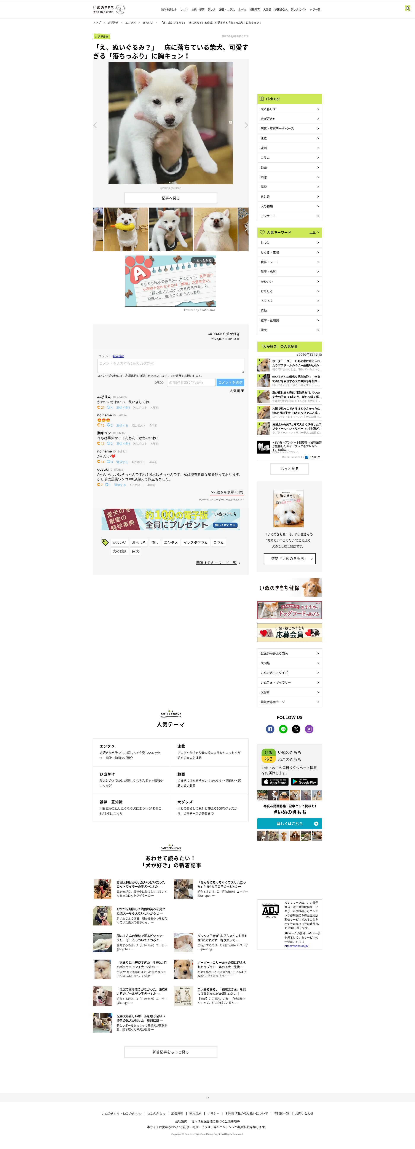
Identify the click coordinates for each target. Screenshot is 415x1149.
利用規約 (195, 1113)
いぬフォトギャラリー (276, 682)
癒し (155, 542)
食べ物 (242, 9)
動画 (264, 167)
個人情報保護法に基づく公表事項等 (216, 1121)
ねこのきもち (156, 1113)
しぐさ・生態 (270, 252)
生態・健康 (198, 9)
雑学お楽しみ (169, 9)
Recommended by (293, 457)
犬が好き (113, 23)
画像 (264, 177)
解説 (264, 186)
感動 (264, 310)
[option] (171, 125)
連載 (264, 138)
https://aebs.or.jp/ (296, 946)
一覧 (313, 232)
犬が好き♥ (268, 118)
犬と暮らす (268, 109)
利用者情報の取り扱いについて (247, 1113)
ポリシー (214, 1113)
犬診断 (265, 692)
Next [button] (247, 124)
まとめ (265, 196)
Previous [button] (95, 124)
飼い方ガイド (298, 9)
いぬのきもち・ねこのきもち (121, 1113)
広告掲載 (177, 1113)
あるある (267, 300)
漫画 (264, 148)
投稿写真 (254, 9)
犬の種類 (119, 551)
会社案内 (181, 1121)
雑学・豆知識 (270, 320)
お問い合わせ (304, 1113)
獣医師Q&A (281, 9)
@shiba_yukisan (170, 188)
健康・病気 (268, 271)
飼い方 (212, 9)
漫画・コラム (227, 9)
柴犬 (135, 551)
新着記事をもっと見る (170, 1051)
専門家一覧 (281, 1113)
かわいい (148, 23)
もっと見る (290, 468)
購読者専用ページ (273, 702)
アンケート (268, 216)
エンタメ (130, 23)
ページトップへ (207, 1097)
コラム (218, 542)
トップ (97, 23)
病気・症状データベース (277, 128)
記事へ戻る (171, 197)
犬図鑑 (267, 9)
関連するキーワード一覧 (216, 562)
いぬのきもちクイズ (274, 672)
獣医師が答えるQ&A (274, 653)
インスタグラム (196, 542)
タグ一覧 (315, 9)
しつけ (184, 9)
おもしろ (139, 542)
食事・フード (270, 262)
